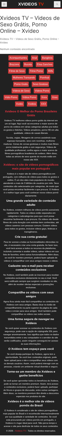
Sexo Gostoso (40, 84)
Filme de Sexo (17, 71)
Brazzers (14, 64)
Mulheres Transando (24, 77)
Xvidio (19, 104)
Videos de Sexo (21, 90)
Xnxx (54, 97)
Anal (34, 58)
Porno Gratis (21, 84)
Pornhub (44, 77)
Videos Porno (42, 90)
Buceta (28, 64)
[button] (57, 4)
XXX (43, 104)
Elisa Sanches (44, 64)
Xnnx (44, 97)
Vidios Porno (29, 97)
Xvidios (32, 104)
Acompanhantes (18, 58)
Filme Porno (36, 71)
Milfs (50, 71)
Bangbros (47, 58)
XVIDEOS (31, 4)
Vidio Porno (11, 97)
